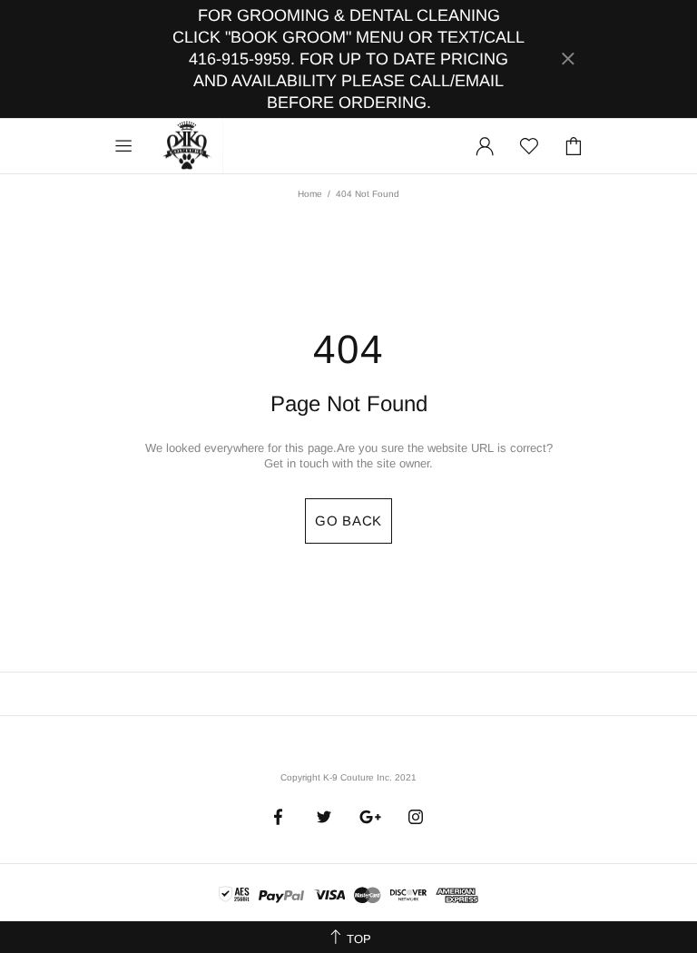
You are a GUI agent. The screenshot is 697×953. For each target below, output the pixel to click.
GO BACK (348, 520)
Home (310, 194)
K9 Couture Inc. (187, 146)
